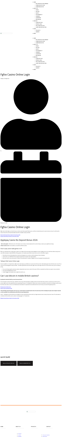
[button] (46, 36)
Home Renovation (40, 6)
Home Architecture (40, 5)
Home (34, 2)
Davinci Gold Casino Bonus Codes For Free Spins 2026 (10, 235)
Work (34, 28)
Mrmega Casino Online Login (5, 287)
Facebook (19, 433)
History (37, 11)
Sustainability (39, 14)
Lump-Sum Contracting (41, 27)
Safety (37, 49)
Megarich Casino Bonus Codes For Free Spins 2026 (9, 298)
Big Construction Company (42, 3)
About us (35, 8)
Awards (37, 31)
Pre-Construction (40, 25)
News (34, 33)
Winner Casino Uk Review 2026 (6, 288)
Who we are (38, 19)
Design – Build (39, 60)
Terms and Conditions (46, 435)
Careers (38, 16)
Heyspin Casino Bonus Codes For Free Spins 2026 (9, 236)
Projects (38, 30)
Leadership (38, 17)
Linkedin (19, 435)
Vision (37, 9)
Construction (39, 22)
